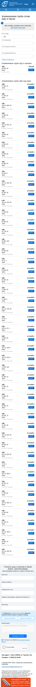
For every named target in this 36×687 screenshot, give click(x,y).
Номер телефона (7, 582)
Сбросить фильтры (8, 59)
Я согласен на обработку (16, 640)
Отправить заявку (18, 636)
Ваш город (5, 604)
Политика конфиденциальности (12, 666)
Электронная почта (7, 589)
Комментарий (6, 623)
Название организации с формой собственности (16, 597)
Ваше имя (4, 574)
